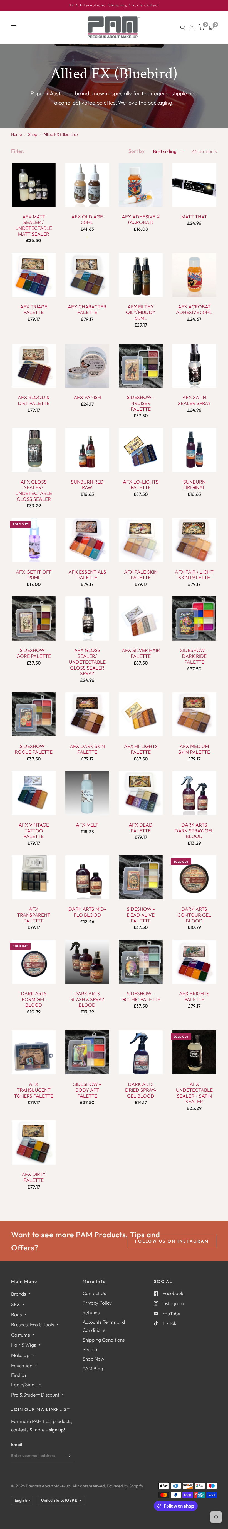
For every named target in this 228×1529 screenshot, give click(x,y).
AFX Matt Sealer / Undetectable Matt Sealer (33, 225)
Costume (20, 1335)
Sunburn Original (194, 485)
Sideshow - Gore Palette (33, 653)
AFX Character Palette (87, 309)
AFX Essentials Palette (87, 575)
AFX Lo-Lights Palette (140, 485)
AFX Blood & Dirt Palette (33, 400)
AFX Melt (87, 825)
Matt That (194, 216)
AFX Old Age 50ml (87, 219)
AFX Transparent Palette (33, 914)
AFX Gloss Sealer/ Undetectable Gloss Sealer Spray (87, 662)
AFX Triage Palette (33, 309)
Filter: (17, 151)
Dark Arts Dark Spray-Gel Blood (194, 830)
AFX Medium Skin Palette (194, 749)
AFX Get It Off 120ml (34, 575)
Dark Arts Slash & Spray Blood (87, 999)
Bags (16, 1314)
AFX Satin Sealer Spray (194, 400)
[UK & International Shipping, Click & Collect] (114, 5)
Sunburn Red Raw (87, 485)
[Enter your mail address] (68, 1455)
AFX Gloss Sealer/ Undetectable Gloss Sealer (33, 490)
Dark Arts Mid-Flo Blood (87, 912)
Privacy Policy (97, 1303)
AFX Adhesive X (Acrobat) (141, 219)
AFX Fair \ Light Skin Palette (194, 575)
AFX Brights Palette (194, 996)
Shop (32, 134)
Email (16, 1444)
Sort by (136, 151)
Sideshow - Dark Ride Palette (194, 656)
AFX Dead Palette (141, 828)
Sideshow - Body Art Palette (87, 1089)
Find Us (19, 1375)
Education (21, 1365)
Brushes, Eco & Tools (32, 1324)
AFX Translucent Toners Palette (33, 1089)
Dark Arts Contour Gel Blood (194, 914)
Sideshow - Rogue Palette (34, 749)
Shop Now (93, 1359)
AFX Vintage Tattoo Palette (34, 830)
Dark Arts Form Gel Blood (34, 999)
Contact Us (94, 1293)
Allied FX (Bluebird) (60, 134)
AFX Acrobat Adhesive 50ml (194, 309)
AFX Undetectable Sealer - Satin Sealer (194, 1092)
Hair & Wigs (23, 1345)
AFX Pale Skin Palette (140, 575)
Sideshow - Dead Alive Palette (141, 914)
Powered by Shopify (125, 1486)
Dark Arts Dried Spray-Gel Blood (140, 1089)
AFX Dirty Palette (34, 1177)
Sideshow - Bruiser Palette (141, 403)
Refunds (91, 1312)
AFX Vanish (87, 397)
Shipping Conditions (104, 1340)
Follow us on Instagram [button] (172, 1241)
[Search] (182, 27)
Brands (18, 1294)
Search (90, 1349)
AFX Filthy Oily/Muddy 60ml (140, 312)
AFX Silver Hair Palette (141, 653)
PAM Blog (93, 1368)
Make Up (20, 1355)
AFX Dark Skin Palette (87, 749)
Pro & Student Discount (35, 1395)
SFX (15, 1304)
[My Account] (192, 27)
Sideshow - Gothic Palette (140, 996)
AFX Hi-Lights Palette (141, 749)
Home (16, 134)
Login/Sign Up (26, 1384)
